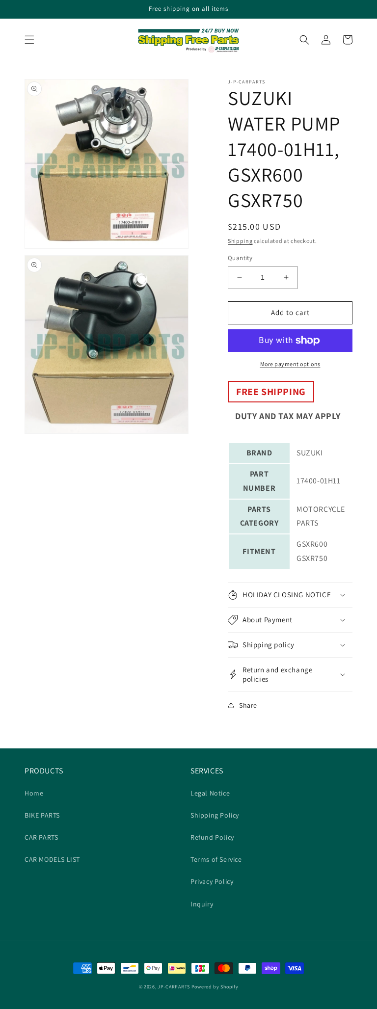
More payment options (290, 364)
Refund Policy (212, 837)
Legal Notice (210, 793)
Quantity (240, 258)
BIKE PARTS (42, 815)
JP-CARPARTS (174, 986)
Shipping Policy (214, 815)
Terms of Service (216, 859)
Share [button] (248, 705)
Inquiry (201, 904)
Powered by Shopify (215, 986)
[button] (29, 40)
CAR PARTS (41, 837)
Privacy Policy (211, 881)
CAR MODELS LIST (52, 859)
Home (34, 793)
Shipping (240, 240)
